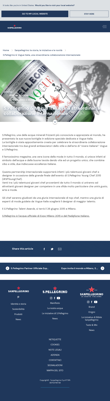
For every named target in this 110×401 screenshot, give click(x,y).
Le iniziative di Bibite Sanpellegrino (91, 318)
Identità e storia (18, 303)
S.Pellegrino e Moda (22, 99)
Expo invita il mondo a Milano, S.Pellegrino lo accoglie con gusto (82, 268)
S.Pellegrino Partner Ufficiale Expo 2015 (30, 268)
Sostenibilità (18, 309)
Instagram (51, 298)
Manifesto (55, 303)
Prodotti (18, 314)
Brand (92, 306)
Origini (91, 312)
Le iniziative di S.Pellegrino (55, 313)
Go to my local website (35, 13)
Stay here (89, 14)
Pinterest (18, 297)
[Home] (15, 26)
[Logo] (18, 289)
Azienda (55, 354)
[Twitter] (52, 249)
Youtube (58, 298)
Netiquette (55, 339)
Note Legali (55, 349)
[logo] (55, 289)
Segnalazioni (55, 365)
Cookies (55, 344)
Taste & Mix (91, 324)
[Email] (59, 249)
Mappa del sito (55, 370)
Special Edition (18, 95)
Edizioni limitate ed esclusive (57, 95)
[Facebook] (44, 249)
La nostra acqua (55, 308)
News (18, 319)
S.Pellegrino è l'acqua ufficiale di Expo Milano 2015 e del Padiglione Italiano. (46, 216)
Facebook (54, 298)
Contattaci (55, 360)
